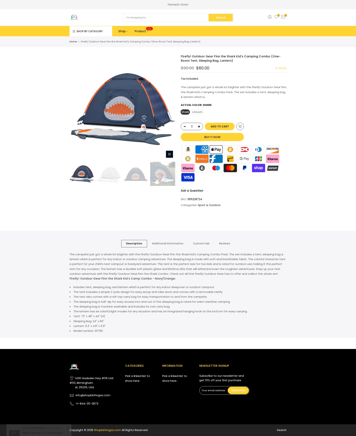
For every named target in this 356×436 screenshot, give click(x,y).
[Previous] (76, 107)
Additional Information (167, 243)
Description (134, 243)
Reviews (224, 243)
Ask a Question (192, 191)
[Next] (168, 107)
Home (73, 41)
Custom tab (201, 243)
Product (143, 30)
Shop (122, 31)
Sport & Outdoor (209, 205)
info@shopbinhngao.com (93, 395)
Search (220, 17)
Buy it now (212, 137)
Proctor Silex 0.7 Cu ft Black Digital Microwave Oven (44, 417)
